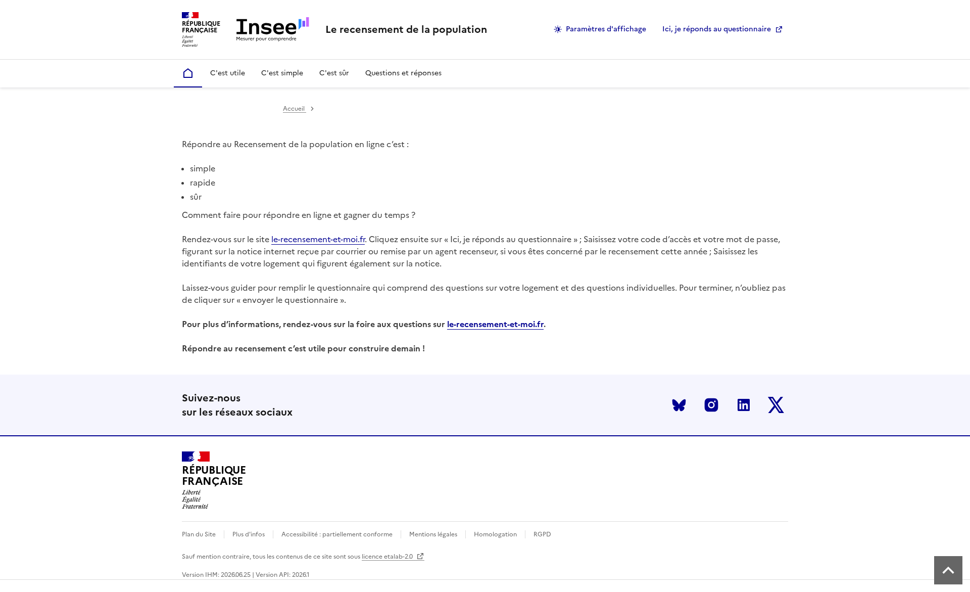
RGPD (542, 534)
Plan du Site (199, 534)
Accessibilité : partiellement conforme (337, 534)
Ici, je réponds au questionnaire (716, 29)
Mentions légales (433, 534)
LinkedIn (744, 405)
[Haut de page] (948, 570)
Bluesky (679, 405)
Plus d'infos (248, 534)
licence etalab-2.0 (388, 556)
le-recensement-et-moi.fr (318, 239)
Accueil (294, 108)
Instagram (711, 405)
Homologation (495, 534)
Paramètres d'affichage (606, 29)
